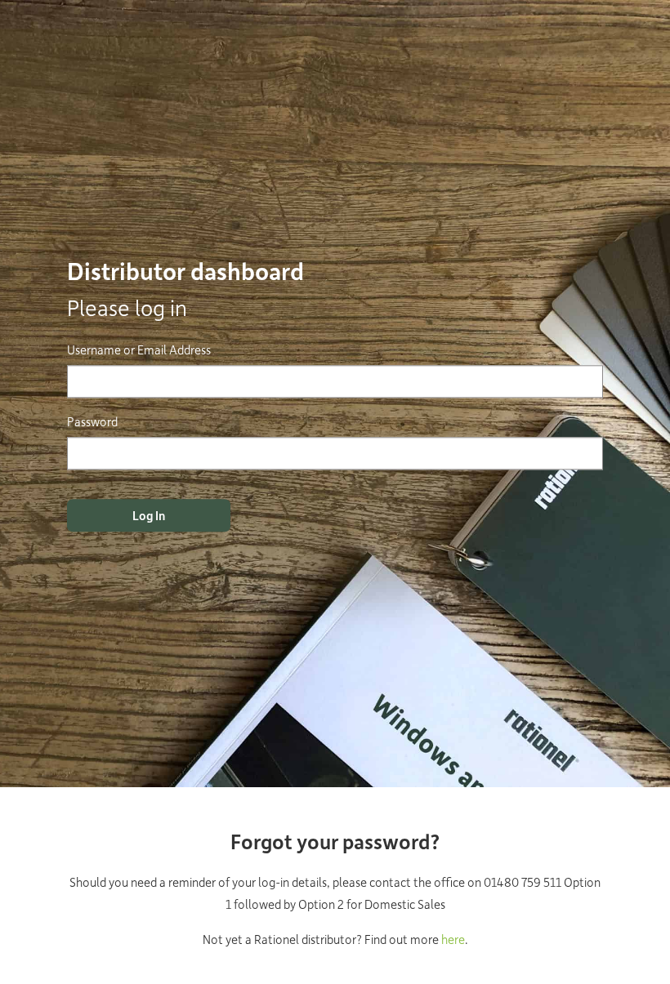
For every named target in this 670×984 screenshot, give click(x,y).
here (453, 939)
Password (92, 421)
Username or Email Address (139, 349)
